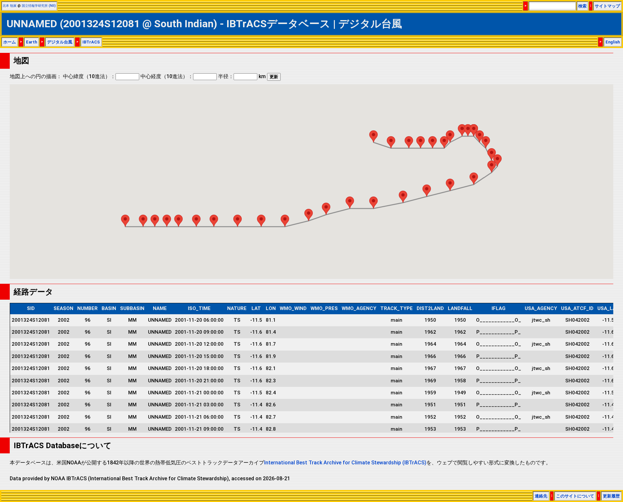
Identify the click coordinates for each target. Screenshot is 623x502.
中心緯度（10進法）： (89, 76)
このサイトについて (575, 496)
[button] (373, 136)
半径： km (242, 76)
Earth (31, 42)
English (612, 42)
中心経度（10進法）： (166, 76)
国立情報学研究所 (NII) (39, 6)
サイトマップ (607, 6)
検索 (582, 6)
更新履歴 (611, 496)
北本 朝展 (10, 6)
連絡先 (541, 496)
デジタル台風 (59, 42)
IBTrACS (91, 42)
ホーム (9, 42)
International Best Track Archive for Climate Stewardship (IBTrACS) (345, 463)
